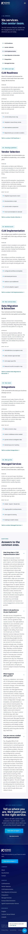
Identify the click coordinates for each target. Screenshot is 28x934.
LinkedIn (3, 917)
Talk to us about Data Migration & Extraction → (11, 372)
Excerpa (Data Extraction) (8, 900)
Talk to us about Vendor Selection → (11, 217)
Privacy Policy (4, 930)
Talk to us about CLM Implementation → (12, 292)
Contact (3, 876)
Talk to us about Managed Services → (11, 525)
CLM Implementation (7, 889)
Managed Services (6, 898)
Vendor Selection (6, 886)
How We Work (5, 873)
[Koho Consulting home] (5, 3)
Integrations (4, 895)
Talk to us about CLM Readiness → (11, 138)
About (3, 870)
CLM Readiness (5, 883)
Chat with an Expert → (14, 831)
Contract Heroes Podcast (8, 914)
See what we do (14, 836)
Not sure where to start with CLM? (17, 924)
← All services (5, 16)
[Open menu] (25, 3)
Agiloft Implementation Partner (10, 903)
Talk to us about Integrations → (10, 450)
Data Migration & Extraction (9, 892)
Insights (3, 911)
